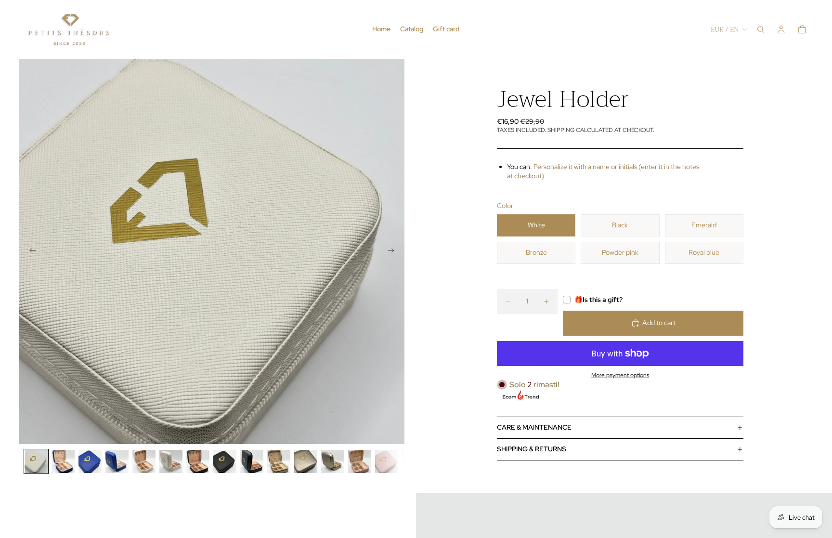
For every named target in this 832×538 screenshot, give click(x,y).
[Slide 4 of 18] (117, 461)
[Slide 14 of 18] (386, 461)
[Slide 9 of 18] (251, 461)
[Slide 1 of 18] (36, 461)
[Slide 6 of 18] (170, 461)
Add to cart (659, 322)
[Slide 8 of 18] (224, 461)
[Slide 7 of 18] (197, 461)
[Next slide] (393, 251)
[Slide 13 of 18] (359, 461)
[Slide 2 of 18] (63, 461)
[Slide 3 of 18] (90, 461)
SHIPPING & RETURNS (531, 449)
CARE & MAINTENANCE (534, 427)
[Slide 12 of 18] (332, 461)
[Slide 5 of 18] (144, 461)
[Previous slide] (29, 251)
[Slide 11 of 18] (305, 461)
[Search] (760, 29)
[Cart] (802, 29)
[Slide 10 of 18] (278, 461)
